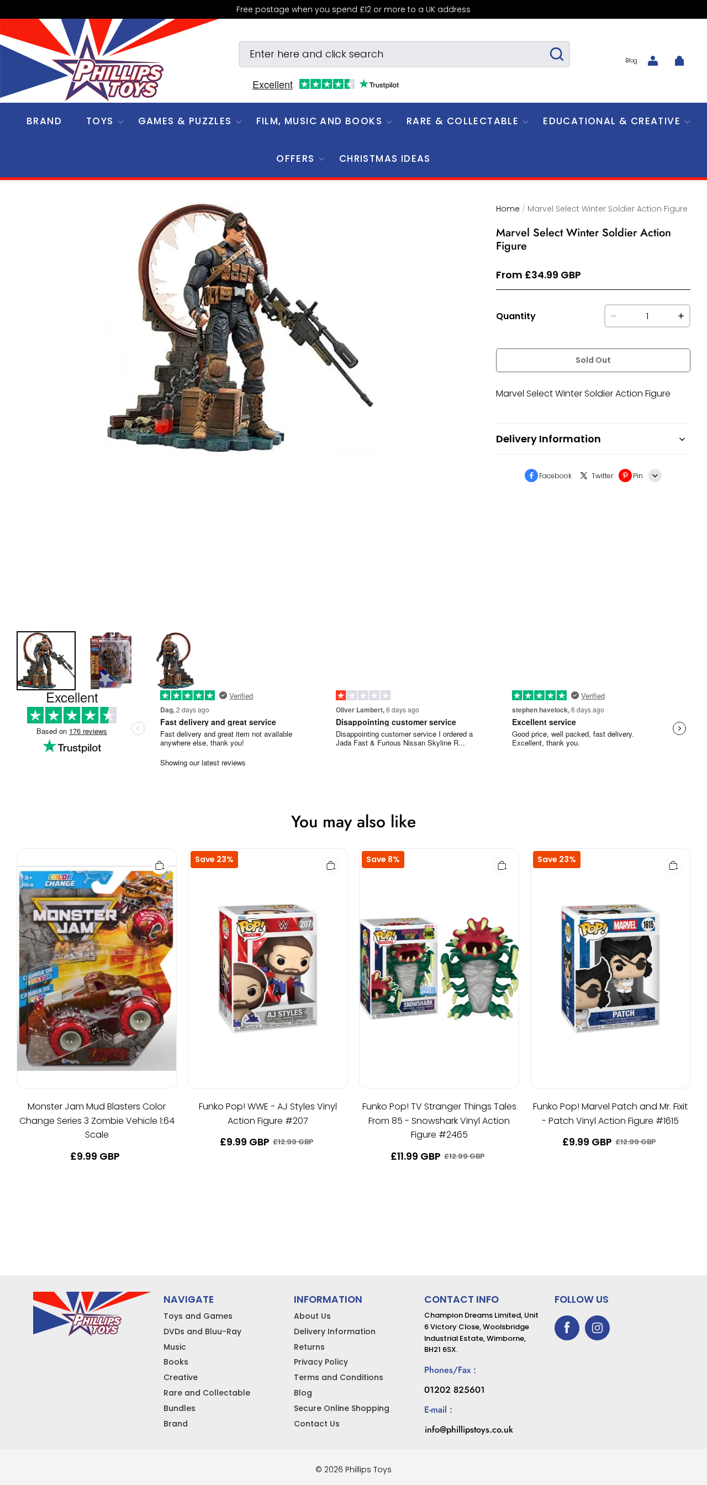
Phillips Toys (368, 1469)
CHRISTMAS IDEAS (385, 158)
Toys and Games (198, 1316)
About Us (312, 1316)
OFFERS (295, 158)
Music (174, 1346)
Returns (309, 1346)
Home (508, 208)
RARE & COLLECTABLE (463, 121)
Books (175, 1361)
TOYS (100, 121)
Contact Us (317, 1423)
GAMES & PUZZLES (185, 121)
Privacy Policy (321, 1361)
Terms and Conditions (338, 1377)
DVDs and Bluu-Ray (202, 1331)
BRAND (44, 121)
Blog (631, 60)
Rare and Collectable (206, 1392)
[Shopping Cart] (679, 61)
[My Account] (653, 61)
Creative (180, 1377)
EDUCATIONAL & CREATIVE (611, 121)
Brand (175, 1423)
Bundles (179, 1408)
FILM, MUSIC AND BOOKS (319, 121)
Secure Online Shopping (341, 1408)
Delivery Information (335, 1331)
